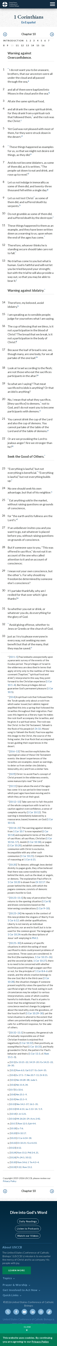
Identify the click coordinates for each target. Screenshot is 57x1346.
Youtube (24, 1312)
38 (28, 1080)
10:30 (13, 1162)
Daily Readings (28, 1221)
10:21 (13, 1138)
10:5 (12, 1080)
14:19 (32, 1062)
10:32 (13, 1032)
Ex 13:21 (20, 1062)
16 (42, 45)
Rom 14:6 (22, 1162)
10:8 (12, 1094)
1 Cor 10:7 (18, 831)
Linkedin (32, 1312)
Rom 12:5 (22, 1123)
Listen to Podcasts (28, 1228)
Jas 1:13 (29, 1109)
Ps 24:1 (20, 1157)
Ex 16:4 (38, 1070)
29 (28, 1118)
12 (22, 45)
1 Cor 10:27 (39, 960)
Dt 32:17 (40, 882)
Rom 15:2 (21, 1152)
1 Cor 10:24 (14, 934)
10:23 (13, 897)
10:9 (12, 774)
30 (18, 943)
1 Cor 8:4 (40, 971)
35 (45, 1070)
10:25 (13, 943)
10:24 (13, 1152)
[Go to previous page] (5, 34)
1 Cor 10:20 (14, 845)
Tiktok (49, 1312)
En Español (28, 22)
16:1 (32, 1104)
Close (27, 1327)
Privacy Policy (9, 1181)
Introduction (13, 40)
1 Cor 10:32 (26, 1043)
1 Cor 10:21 (27, 856)
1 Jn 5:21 (21, 1113)
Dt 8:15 (43, 1075)
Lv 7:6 (20, 1128)
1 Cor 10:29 (32, 1013)
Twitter (8, 1312)
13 (27, 45)
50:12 (28, 1157)
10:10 (12, 1104)
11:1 (19, 897)
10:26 (13, 1157)
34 (26, 1084)
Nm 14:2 (20, 1104)
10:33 (13, 1167)
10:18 (13, 1128)
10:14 (13, 827)
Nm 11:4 (20, 1084)
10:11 (13, 786)
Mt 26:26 (20, 1118)
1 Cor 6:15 (29, 859)
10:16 (12, 1118)
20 (37, 1062)
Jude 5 (33, 1080)
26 (50, 957)
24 (18, 913)
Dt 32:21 (21, 1143)
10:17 (14, 1123)
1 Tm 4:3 (32, 1162)
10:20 (13, 864)
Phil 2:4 (31, 1152)
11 (17, 45)
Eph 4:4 (32, 1123)
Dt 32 (38, 728)
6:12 (19, 1147)
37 (27, 1104)
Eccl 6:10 (32, 1143)
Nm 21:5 (20, 1099)
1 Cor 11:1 (34, 1053)
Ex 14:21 (45, 1062)
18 (30, 1138)
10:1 (12, 656)
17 (16, 842)
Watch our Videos (28, 1235)
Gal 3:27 (29, 1070)
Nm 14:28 (20, 1080)
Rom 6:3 (20, 1070)
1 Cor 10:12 (33, 812)
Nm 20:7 (31, 1075)
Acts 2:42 (35, 1118)
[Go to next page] (52, 34)
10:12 (13, 801)
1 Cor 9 (41, 908)
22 (18, 827)
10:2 (12, 1070)
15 (37, 45)
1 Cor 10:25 (41, 957)
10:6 (12, 751)
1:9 (40, 1109)
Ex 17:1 (19, 1075)
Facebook (16, 1312)
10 (47, 908)
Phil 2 (35, 938)
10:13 (12, 1109)
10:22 (13, 1143)
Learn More (16, 1270)
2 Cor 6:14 (22, 1138)
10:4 (12, 697)
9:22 (19, 1167)
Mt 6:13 (20, 1109)
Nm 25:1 (20, 1094)
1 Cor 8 (46, 901)
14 (32, 45)
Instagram (41, 1312)
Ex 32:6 (19, 1089)
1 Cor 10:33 (34, 1046)
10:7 (12, 1089)
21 (37, 1152)
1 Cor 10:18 (34, 842)
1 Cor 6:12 (13, 920)
